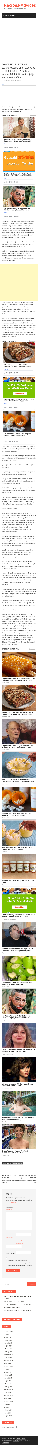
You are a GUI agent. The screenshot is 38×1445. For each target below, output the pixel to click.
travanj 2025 (8, 1378)
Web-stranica (10, 1253)
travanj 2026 (8, 1343)
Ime (9, 1236)
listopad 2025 (8, 1360)
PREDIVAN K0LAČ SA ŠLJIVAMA (14, 1302)
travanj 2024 (8, 1413)
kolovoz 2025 (8, 1366)
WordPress (16, 1440)
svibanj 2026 (8, 1340)
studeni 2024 (8, 1392)
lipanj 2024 (7, 1407)
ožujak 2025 (8, 1381)
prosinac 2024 (8, 1389)
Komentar (10, 1208)
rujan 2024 (7, 1398)
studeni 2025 (8, 1357)
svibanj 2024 (8, 1410)
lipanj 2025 (7, 1372)
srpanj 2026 (7, 1334)
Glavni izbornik (10, 15)
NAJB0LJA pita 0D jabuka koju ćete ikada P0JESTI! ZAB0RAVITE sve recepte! (27, 1178)
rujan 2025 (7, 1363)
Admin (19, 80)
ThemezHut (5, 1442)
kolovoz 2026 (8, 1331)
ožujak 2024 (8, 1416)
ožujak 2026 (8, 1346)
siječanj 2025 (8, 1387)
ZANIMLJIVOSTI (17, 1163)
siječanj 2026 (8, 1352)
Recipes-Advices (20, 5)
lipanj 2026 (7, 1337)
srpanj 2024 (7, 1404)
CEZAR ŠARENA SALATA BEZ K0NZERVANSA (18, 1305)
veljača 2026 (8, 1349)
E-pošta (19, 1242)
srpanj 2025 (7, 1369)
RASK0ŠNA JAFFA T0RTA (12, 1307)
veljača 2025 (8, 1384)
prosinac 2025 (8, 1355)
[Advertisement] (19, 40)
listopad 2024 (8, 1395)
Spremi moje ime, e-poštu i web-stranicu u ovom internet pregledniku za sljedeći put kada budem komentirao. (19, 1263)
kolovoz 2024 (8, 1401)
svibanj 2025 (8, 1375)
